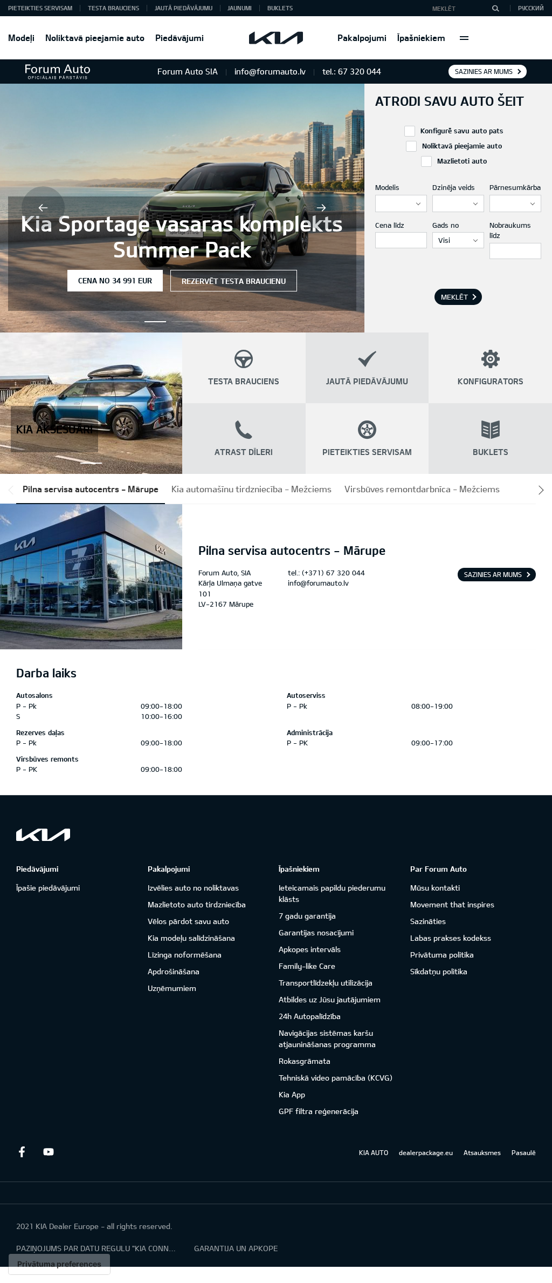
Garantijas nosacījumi (316, 932)
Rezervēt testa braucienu (234, 281)
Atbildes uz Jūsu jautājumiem (330, 999)
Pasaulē (524, 1152)
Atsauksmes (482, 1152)
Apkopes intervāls (310, 949)
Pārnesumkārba (515, 187)
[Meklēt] (495, 8)
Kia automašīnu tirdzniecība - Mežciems (251, 489)
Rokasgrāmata (304, 1060)
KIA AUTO (373, 1152)
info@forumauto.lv (318, 583)
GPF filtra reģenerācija (318, 1111)
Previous (43, 207)
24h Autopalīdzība (310, 1016)
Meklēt (454, 297)
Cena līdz (389, 225)
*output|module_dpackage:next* (539, 490)
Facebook (21, 1151)
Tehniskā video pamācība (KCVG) (335, 1077)
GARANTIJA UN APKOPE (236, 1248)
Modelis (387, 187)
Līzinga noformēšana (185, 954)
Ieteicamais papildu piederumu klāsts (332, 893)
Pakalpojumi (362, 37)
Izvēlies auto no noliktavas (193, 887)
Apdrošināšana (173, 971)
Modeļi (21, 37)
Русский (531, 7)
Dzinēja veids (453, 187)
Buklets (280, 7)
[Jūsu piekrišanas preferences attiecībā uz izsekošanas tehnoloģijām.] (59, 1264)
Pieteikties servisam (40, 7)
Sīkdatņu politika (438, 971)
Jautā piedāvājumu (183, 7)
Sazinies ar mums (484, 71)
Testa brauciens (113, 7)
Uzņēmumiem (172, 988)
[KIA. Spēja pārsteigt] (43, 834)
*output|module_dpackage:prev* (12, 490)
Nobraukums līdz (510, 230)
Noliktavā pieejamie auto (94, 37)
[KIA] (276, 37)
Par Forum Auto (438, 868)
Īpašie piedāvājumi (48, 887)
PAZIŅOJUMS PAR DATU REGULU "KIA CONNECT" (97, 1248)
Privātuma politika (442, 954)
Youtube (48, 1151)
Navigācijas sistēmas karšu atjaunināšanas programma (327, 1038)
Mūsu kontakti (435, 887)
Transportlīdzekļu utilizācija (325, 982)
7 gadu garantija (307, 915)
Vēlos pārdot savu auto (188, 921)
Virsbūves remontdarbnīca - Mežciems (422, 489)
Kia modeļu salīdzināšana (191, 937)
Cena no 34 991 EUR (115, 280)
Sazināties (428, 921)
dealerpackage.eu (426, 1152)
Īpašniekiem (421, 37)
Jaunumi (239, 7)
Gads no (445, 225)
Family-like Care (307, 965)
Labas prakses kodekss (450, 937)
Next (321, 207)
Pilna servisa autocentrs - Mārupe (90, 489)
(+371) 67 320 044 (333, 572)
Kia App (292, 1094)
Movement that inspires (452, 904)
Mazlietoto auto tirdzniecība (197, 904)
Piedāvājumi (179, 37)
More (464, 37)
